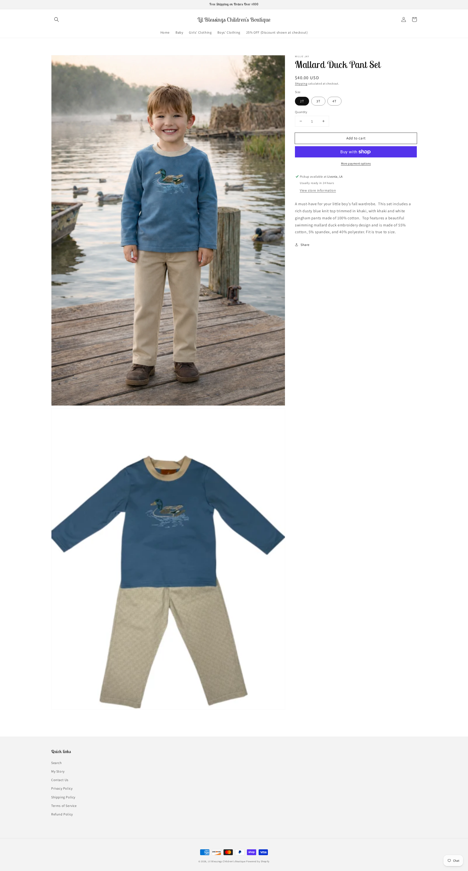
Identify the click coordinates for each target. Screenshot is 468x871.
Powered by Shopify (258, 861)
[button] (56, 19)
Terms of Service (64, 805)
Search (56, 763)
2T (302, 101)
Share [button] (305, 244)
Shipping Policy (63, 797)
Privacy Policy (61, 788)
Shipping (301, 83)
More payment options (356, 163)
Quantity (301, 112)
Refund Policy (62, 814)
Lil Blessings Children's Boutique (227, 861)
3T (318, 101)
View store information (318, 190)
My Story (58, 771)
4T (334, 101)
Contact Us (59, 780)
